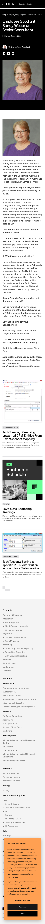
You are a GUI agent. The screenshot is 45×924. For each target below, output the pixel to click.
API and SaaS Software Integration (19, 699)
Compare (6, 671)
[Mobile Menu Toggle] (40, 4)
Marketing (7, 731)
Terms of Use (13, 877)
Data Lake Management (16, 637)
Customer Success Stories (17, 808)
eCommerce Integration (13, 703)
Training (8, 815)
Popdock (6, 660)
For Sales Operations (12, 716)
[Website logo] (9, 4)
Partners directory (11, 777)
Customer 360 (9, 692)
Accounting (7, 720)
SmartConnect (9, 663)
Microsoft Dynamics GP (13, 761)
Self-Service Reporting (16, 656)
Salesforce (7, 747)
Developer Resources (15, 822)
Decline (23, 914)
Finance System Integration (15, 688)
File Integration (12, 623)
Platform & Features (12, 615)
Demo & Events (12, 804)
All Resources (11, 826)
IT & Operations (9, 724)
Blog (4, 15)
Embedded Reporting (15, 652)
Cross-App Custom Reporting (19, 649)
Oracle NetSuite (9, 750)
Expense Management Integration (18, 707)
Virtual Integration (13, 630)
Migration (7, 634)
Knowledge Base (13, 819)
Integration (7, 619)
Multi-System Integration (17, 626)
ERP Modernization (11, 696)
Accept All (22, 907)
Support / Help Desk (12, 727)
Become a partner (11, 773)
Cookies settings (22, 900)
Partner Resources (11, 781)
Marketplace (8, 667)
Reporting (7, 645)
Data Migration (12, 641)
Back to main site (25, 4)
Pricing (5, 791)
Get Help (6, 836)
